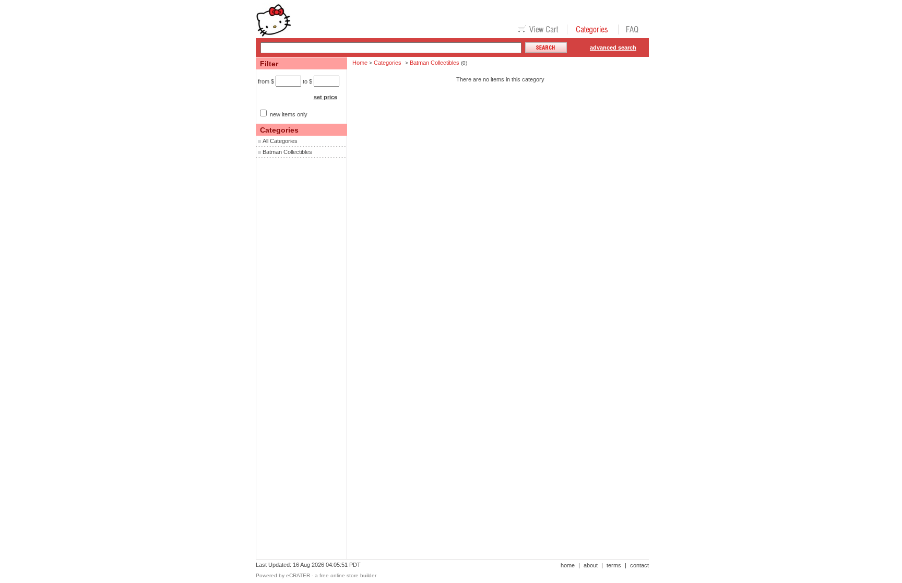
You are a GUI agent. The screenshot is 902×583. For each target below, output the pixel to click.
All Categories (280, 141)
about (591, 565)
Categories (387, 63)
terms (614, 565)
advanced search (613, 47)
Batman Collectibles (287, 152)
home (568, 565)
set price (325, 97)
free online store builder (347, 575)
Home (359, 63)
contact (639, 565)
